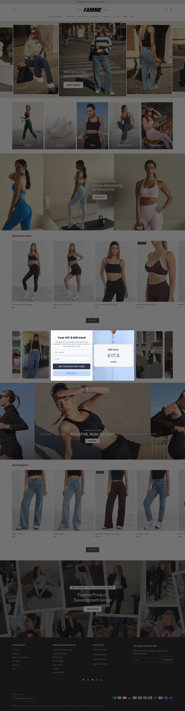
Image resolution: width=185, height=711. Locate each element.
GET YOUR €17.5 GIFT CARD (72, 366)
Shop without (71, 373)
